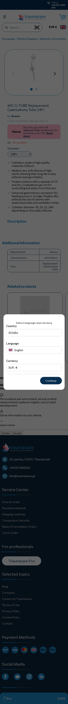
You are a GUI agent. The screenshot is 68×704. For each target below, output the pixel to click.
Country (11, 326)
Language (12, 343)
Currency (12, 360)
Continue (51, 380)
